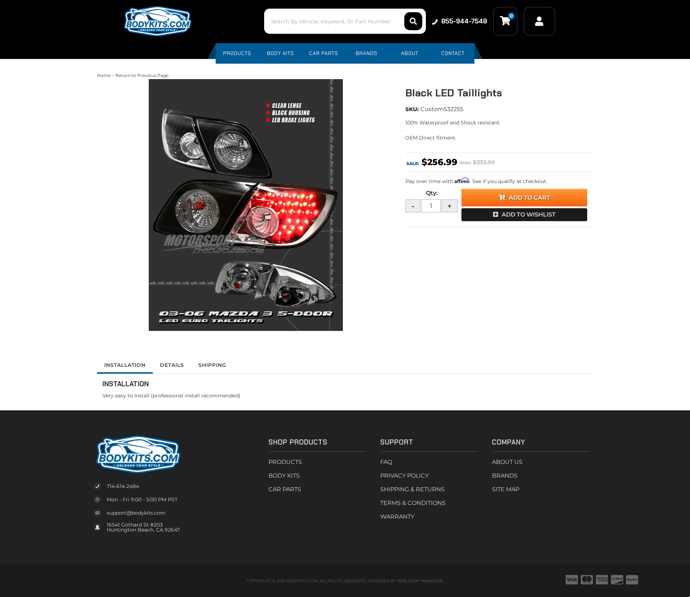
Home (104, 75)
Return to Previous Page (142, 75)
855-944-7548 (464, 21)
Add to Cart (529, 197)
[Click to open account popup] (539, 21)
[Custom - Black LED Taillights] (246, 205)
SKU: (412, 109)
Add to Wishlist (529, 214)
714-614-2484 (123, 486)
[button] (345, 21)
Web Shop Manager (419, 580)
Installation (125, 365)
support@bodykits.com (136, 512)
